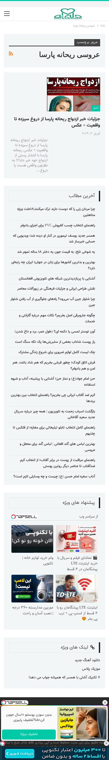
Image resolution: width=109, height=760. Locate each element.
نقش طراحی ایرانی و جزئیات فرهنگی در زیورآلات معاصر (56, 289)
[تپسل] (2, 743)
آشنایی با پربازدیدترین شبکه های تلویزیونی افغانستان (57, 279)
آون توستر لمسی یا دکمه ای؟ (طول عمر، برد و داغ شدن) (55, 332)
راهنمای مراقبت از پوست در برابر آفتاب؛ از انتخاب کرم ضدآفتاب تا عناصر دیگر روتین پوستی (57, 463)
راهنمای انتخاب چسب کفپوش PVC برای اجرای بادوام (58, 225)
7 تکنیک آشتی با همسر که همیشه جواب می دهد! (64, 677)
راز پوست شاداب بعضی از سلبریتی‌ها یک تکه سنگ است (55, 342)
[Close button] (106, 743)
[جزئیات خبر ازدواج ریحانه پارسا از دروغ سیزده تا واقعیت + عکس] (73, 94)
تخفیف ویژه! (29, 734)
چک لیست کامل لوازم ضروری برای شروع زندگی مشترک (57, 352)
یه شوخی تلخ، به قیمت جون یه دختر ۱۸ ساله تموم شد (56, 252)
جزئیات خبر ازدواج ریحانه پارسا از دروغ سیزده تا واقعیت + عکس (57, 122)
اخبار (95, 108)
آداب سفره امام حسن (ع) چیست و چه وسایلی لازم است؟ (54, 476)
